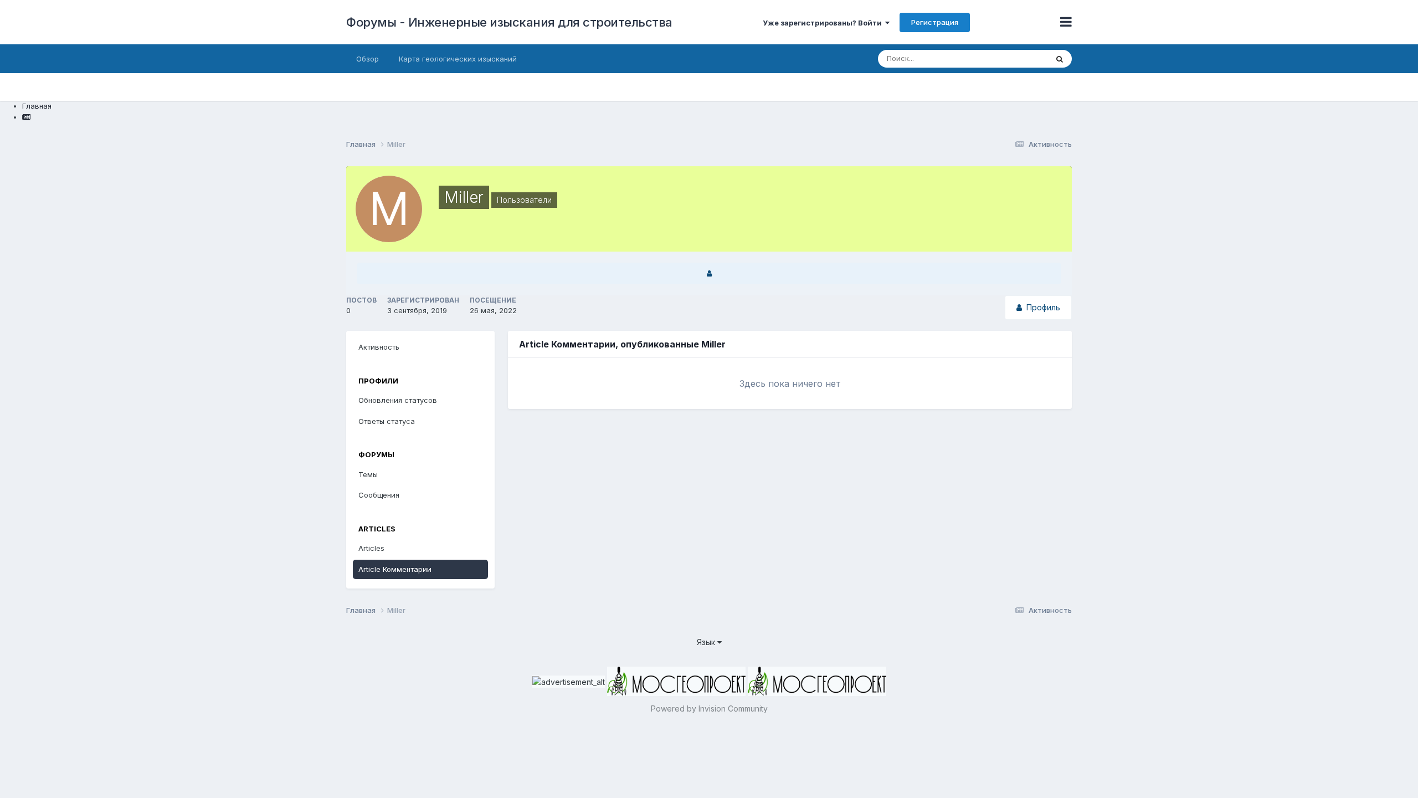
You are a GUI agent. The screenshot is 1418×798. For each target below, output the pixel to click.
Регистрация (934, 22)
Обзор (367, 58)
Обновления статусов (397, 400)
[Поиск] (1059, 59)
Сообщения (378, 494)
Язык (707, 642)
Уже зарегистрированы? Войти (824, 22)
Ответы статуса (386, 421)
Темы (368, 474)
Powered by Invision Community (709, 708)
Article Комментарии (394, 569)
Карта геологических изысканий (458, 58)
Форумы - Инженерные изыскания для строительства (509, 22)
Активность (378, 346)
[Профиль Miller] (709, 273)
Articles (371, 548)
